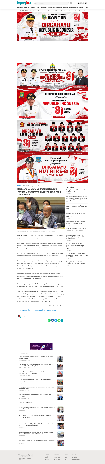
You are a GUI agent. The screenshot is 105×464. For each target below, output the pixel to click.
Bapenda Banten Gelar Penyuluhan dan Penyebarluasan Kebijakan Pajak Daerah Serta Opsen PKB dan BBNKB (76, 198)
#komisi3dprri (47, 310)
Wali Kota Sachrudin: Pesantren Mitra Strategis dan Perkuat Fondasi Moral (76, 229)
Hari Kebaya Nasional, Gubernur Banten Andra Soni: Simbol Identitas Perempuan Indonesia (37, 441)
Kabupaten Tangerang (55, 8)
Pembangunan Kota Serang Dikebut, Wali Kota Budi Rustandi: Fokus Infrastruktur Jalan (77, 206)
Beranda (20, 8)
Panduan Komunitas (76, 459)
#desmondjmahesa (22, 310)
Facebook (47, 454)
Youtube (46, 459)
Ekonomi (87, 8)
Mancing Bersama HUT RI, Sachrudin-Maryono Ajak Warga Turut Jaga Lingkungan (76, 215)
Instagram (47, 456)
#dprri (30, 310)
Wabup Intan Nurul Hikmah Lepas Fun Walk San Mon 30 (76, 190)
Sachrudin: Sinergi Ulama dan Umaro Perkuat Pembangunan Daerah (75, 222)
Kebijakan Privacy (57, 459)
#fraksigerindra (38, 310)
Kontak (66, 454)
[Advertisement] (52, 52)
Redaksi (55, 456)
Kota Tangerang (41, 8)
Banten (33, 8)
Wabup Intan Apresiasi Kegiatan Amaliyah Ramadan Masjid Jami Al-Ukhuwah (75, 263)
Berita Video (74, 457)
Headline (54, 310)
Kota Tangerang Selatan (70, 8)
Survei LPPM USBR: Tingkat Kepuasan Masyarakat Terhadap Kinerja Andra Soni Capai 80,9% (36, 416)
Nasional (26, 8)
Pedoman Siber (57, 457)
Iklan (66, 457)
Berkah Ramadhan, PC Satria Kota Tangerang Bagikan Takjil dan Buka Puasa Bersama (75, 237)
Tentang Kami (56, 454)
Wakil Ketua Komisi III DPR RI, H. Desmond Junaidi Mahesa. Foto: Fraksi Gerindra (36, 231)
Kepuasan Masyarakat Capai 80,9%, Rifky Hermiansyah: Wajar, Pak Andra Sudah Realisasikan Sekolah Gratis (36, 424)
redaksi (24, 315)
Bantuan (66, 456)
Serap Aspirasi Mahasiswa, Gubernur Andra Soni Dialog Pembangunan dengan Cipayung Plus (37, 408)
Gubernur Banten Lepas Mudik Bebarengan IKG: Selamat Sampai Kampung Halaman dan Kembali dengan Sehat (36, 433)
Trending (74, 456)
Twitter (46, 457)
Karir (66, 459)
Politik (81, 8)
